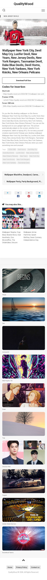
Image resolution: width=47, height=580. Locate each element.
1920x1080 (12, 149)
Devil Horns (22, 149)
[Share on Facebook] (18, 194)
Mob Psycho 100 (7, 380)
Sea (3, 323)
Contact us (35, 567)
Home (10, 567)
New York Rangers (23, 159)
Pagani (4, 495)
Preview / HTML (8, 97)
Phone (4, 295)
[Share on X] (7, 194)
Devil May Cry (32, 149)
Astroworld (5, 352)
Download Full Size (23, 80)
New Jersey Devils (11, 16)
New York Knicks (9, 159)
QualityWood (23, 4)
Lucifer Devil (20, 153)
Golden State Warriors (9, 524)
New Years (23, 156)
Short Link (6, 91)
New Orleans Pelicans (10, 156)
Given (4, 409)
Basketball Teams (8, 552)
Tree (3, 438)
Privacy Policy (21, 567)
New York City (34, 156)
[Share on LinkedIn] (39, 194)
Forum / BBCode (8, 103)
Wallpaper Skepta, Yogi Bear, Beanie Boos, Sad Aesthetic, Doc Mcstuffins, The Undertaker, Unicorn (11, 237)
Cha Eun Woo (6, 466)
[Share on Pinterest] (29, 194)
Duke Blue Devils (8, 153)
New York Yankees (9, 163)
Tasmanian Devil (23, 163)
